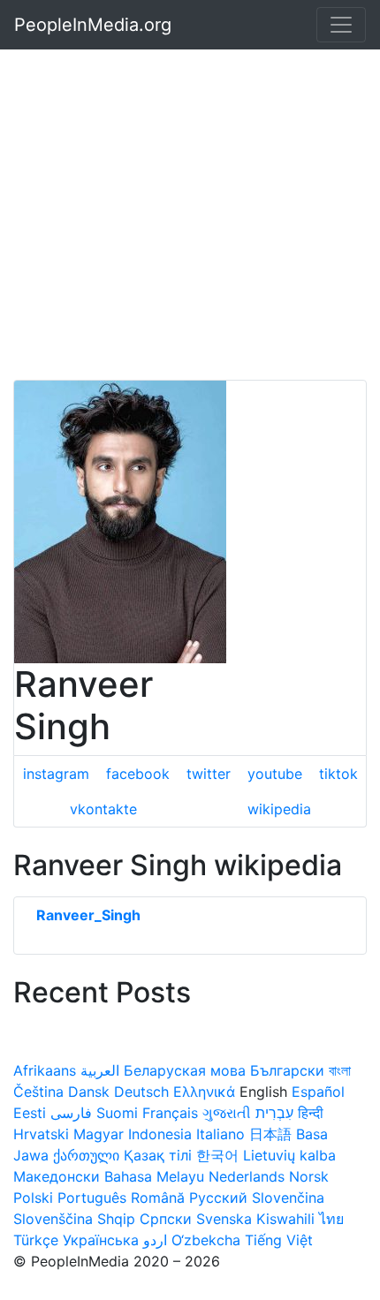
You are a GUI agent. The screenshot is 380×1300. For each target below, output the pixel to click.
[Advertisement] (190, 190)
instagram (56, 773)
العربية (99, 1070)
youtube (274, 773)
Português (91, 1197)
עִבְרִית (274, 1113)
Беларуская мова (185, 1070)
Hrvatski (41, 1134)
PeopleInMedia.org (92, 24)
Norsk (309, 1176)
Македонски (56, 1176)
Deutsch (141, 1091)
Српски (166, 1219)
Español (318, 1091)
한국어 (217, 1155)
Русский (218, 1197)
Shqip (116, 1219)
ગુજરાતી (226, 1113)
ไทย (331, 1219)
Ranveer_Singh (88, 915)
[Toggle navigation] (341, 24)
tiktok (338, 773)
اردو (155, 1240)
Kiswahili (285, 1219)
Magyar (98, 1134)
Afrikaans (44, 1070)
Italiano (220, 1134)
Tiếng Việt (279, 1240)
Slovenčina (288, 1197)
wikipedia (279, 809)
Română (158, 1197)
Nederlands (247, 1176)
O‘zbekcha (205, 1240)
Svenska (224, 1219)
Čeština (38, 1091)
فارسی (71, 1113)
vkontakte (103, 809)
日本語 (270, 1134)
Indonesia (160, 1134)
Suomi (117, 1113)
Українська (101, 1240)
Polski (33, 1197)
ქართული (86, 1155)
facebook (138, 773)
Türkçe (35, 1240)
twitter (208, 773)
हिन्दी (310, 1113)
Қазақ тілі (158, 1155)
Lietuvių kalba (289, 1155)
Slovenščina (53, 1219)
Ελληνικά (204, 1091)
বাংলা (340, 1070)
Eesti (29, 1113)
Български (287, 1070)
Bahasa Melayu (154, 1176)
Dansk (89, 1091)
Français (170, 1113)
